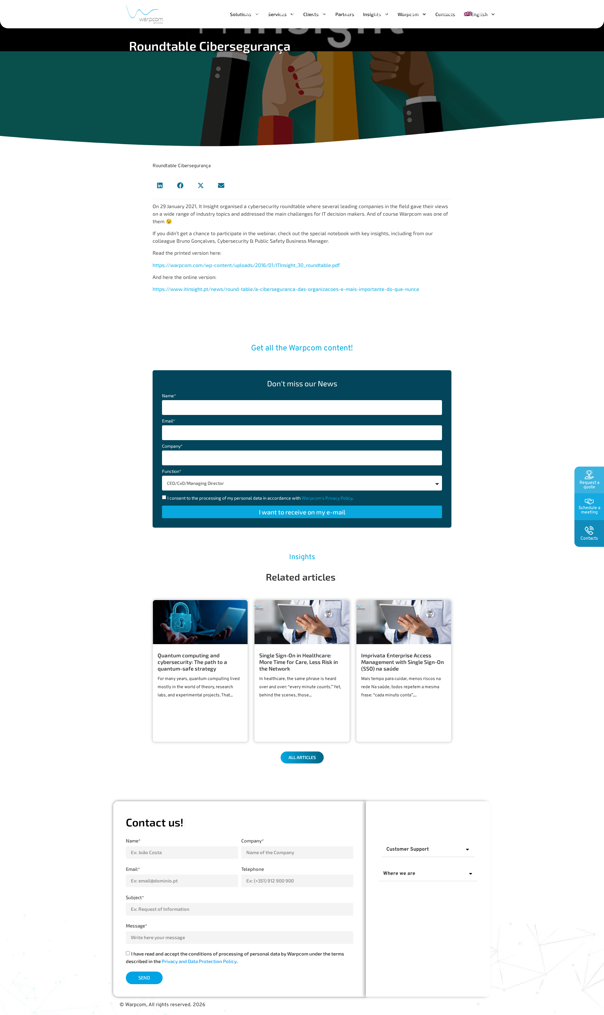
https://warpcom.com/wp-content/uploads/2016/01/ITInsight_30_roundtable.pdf (246, 265)
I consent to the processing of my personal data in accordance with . (260, 498)
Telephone (252, 869)
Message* (136, 925)
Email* (168, 421)
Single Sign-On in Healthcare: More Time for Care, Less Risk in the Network (298, 662)
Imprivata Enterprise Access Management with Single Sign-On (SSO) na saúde (402, 662)
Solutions (253, 13)
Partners (352, 13)
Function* (171, 471)
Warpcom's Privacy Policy (327, 498)
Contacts (448, 13)
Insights (378, 13)
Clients (320, 13)
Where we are (399, 873)
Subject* (135, 897)
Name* (169, 396)
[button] (160, 186)
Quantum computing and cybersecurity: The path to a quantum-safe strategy (192, 662)
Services (288, 13)
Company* (172, 446)
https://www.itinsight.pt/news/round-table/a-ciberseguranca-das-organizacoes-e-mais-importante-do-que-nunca (286, 289)
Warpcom (413, 13)
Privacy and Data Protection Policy (199, 961)
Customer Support (407, 849)
